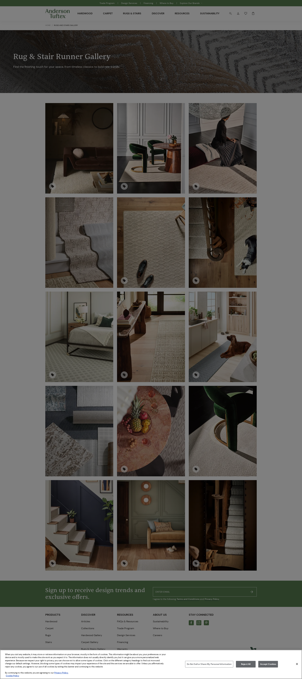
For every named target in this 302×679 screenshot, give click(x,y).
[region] (151, 664)
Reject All (245, 664)
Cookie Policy (12, 675)
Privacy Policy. (61, 672)
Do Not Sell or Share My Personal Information (209, 664)
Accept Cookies (268, 664)
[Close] (297, 663)
